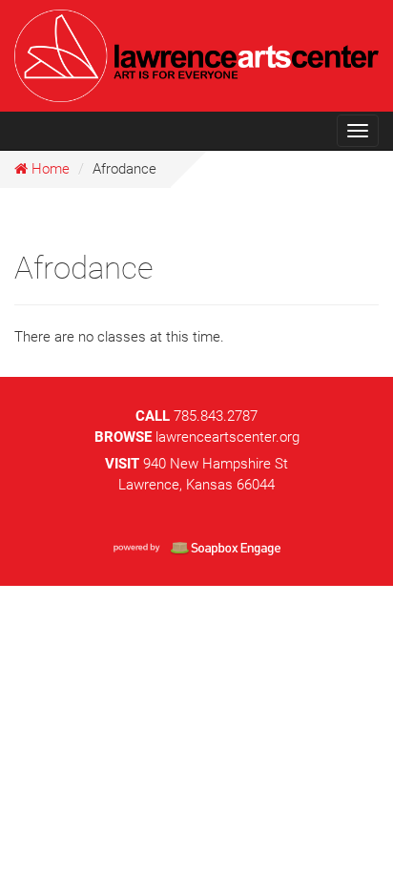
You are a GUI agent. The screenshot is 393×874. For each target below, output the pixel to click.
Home (49, 168)
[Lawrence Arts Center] (196, 53)
